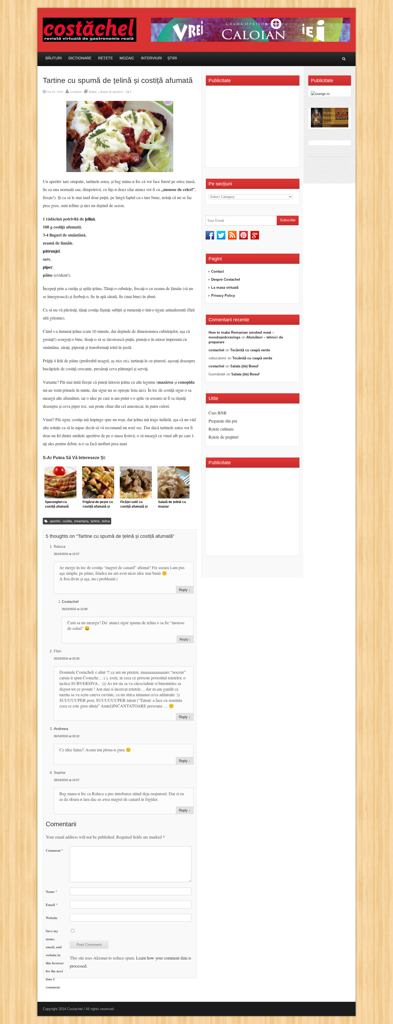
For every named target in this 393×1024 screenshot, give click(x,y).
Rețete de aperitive (111, 91)
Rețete (105, 58)
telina (106, 521)
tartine (95, 521)
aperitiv (55, 521)
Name (51, 891)
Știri (172, 58)
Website (51, 917)
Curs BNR (218, 413)
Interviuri (151, 58)
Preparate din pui (223, 421)
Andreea (61, 728)
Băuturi (53, 58)
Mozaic (127, 58)
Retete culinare (221, 429)
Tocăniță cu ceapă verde (250, 350)
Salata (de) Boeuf (244, 366)
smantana (81, 521)
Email (52, 904)
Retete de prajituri (223, 437)
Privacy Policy (223, 296)
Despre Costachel (225, 279)
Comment (54, 850)
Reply (183, 590)
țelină (90, 219)
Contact (217, 271)
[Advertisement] (253, 128)
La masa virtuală (224, 287)
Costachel (70, 601)
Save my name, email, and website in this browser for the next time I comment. (55, 958)
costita (67, 521)
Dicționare (79, 58)
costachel (76, 91)
